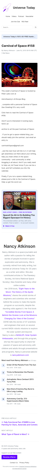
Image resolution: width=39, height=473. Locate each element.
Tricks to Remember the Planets (20, 372)
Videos (14, 16)
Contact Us (14, 462)
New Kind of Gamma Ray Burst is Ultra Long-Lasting (20, 390)
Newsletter (29, 16)
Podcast (21, 16)
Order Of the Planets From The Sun (21, 365)
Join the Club (15, 21)
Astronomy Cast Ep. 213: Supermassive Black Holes (18, 400)
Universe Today (24, 7)
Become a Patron (9, 457)
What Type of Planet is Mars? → (15, 434)
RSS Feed (25, 21)
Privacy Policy (24, 462)
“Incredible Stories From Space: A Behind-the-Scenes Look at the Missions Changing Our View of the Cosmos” (19, 315)
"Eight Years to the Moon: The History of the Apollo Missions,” (19, 291)
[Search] (35, 27)
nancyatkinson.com (20, 355)
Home (8, 16)
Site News (6, 53)
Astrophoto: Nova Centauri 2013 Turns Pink (20, 380)
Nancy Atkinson (9, 50)
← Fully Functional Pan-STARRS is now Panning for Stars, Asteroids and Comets (19, 423)
